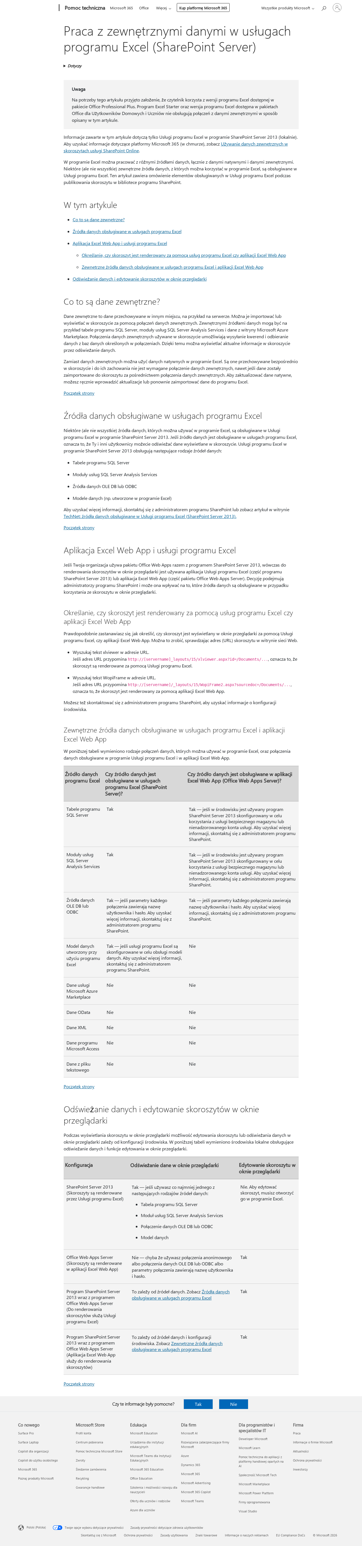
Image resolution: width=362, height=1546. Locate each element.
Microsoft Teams (192, 1501)
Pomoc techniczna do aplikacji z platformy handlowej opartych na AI (261, 1461)
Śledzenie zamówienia (91, 1469)
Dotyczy (74, 65)
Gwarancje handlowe (90, 1487)
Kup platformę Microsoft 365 (203, 7)
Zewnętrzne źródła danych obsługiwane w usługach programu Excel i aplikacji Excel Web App (172, 267)
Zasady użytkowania (174, 1535)
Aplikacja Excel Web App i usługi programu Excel (120, 243)
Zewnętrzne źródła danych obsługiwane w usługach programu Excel (177, 1346)
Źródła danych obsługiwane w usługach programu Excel (127, 231)
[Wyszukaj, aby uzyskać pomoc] (323, 7)
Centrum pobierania (89, 1442)
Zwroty (80, 1460)
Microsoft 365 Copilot (196, 1492)
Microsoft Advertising (195, 1483)
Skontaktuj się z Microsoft (98, 1535)
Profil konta (83, 1433)
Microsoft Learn (249, 1448)
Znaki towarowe (206, 1535)
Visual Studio (248, 1511)
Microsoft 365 (121, 7)
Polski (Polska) (36, 1527)
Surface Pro (26, 1433)
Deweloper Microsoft (253, 1439)
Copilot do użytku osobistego (38, 1460)
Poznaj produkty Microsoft (36, 1478)
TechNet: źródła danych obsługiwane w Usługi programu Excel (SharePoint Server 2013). (150, 516)
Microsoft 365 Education (146, 1469)
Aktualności (301, 1451)
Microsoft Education (144, 1433)
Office (144, 7)
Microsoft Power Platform (256, 1493)
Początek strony (79, 393)
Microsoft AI (189, 1433)
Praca (297, 1433)
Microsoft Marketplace (254, 1484)
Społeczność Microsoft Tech (258, 1475)
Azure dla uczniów (142, 1510)
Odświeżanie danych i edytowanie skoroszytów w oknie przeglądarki (140, 279)
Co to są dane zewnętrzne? (99, 219)
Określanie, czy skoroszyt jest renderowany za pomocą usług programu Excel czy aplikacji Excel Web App (184, 255)
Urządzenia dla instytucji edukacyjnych (147, 1444)
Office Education (141, 1478)
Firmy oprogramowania (254, 1502)
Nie (233, 1404)
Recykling (82, 1478)
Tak (198, 1404)
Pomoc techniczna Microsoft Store (99, 1451)
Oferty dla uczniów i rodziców (150, 1501)
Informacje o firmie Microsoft (313, 1442)
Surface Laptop (28, 1442)
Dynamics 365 (190, 1465)
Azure (185, 1456)
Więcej (161, 7)
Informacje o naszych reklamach (246, 1535)
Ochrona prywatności (307, 1460)
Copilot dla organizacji (33, 1451)
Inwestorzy (300, 1469)
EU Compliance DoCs (290, 1535)
